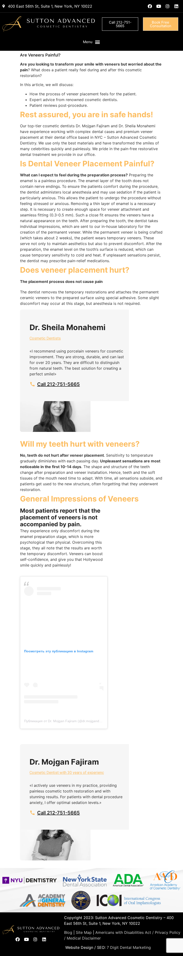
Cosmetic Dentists (45, 338)
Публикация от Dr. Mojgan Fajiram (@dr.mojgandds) (64, 721)
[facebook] (150, 6)
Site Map (84, 932)
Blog (68, 932)
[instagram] (167, 6)
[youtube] (158, 6)
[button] (92, 42)
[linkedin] (176, 6)
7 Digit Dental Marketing (129, 947)
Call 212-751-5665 (58, 384)
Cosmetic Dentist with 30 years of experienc (67, 772)
